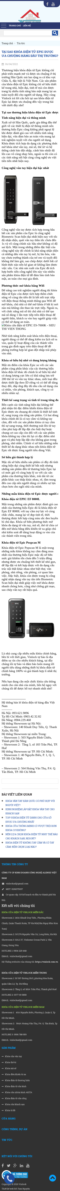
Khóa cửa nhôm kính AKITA (18, 1092)
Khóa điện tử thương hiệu (17, 1080)
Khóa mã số (10, 1068)
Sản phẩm (9, 1047)
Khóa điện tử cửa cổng (15, 1098)
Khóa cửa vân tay (13, 1056)
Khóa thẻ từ (10, 1062)
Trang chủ (15, 26)
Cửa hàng (9, 1118)
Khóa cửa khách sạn (14, 1104)
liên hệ (27, 26)
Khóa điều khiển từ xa (15, 1074)
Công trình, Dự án (14, 1129)
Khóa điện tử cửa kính (15, 1086)
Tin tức (7, 1139)
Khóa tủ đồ (9, 1110)
